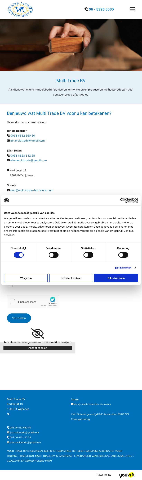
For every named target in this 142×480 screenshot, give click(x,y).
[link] (37, 333)
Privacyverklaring (80, 419)
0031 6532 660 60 (22, 135)
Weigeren (26, 277)
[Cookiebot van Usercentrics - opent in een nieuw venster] (123, 200)
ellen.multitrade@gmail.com (28, 160)
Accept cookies (37, 348)
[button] (124, 9)
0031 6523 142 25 (22, 155)
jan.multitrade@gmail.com (27, 140)
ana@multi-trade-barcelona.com (31, 190)
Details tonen (123, 267)
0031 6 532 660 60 (20, 427)
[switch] (54, 255)
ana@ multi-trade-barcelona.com (92, 404)
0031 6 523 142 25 (20, 437)
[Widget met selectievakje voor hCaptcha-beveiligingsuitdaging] (33, 301)
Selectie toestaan (71, 277)
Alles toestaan (116, 277)
